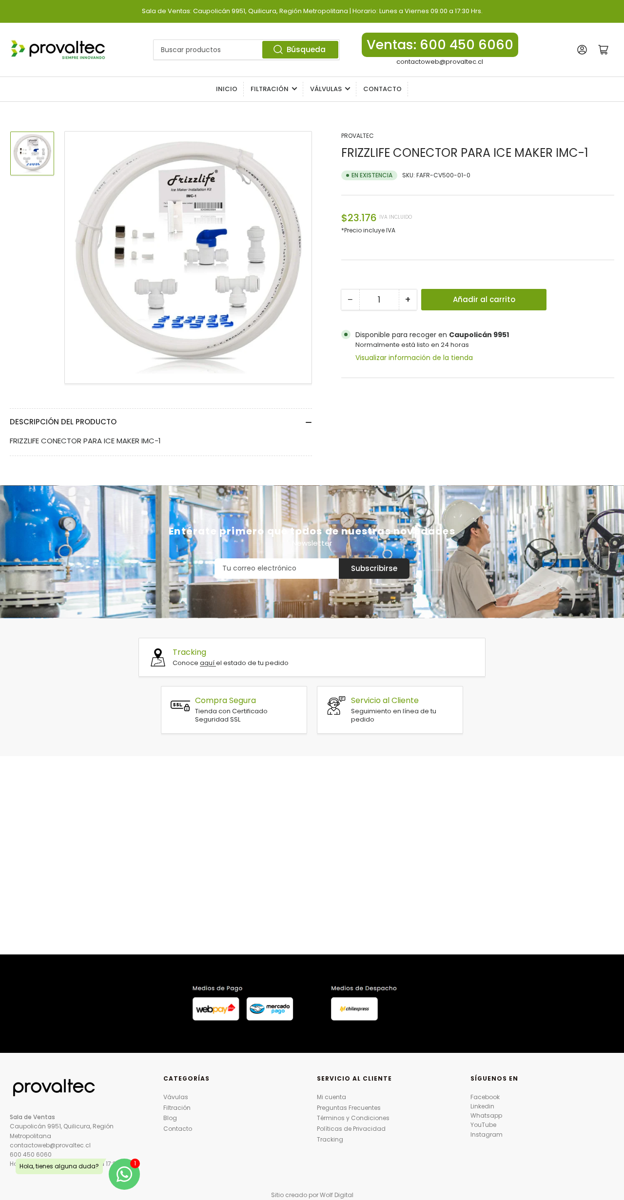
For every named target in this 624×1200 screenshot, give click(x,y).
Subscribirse (374, 568)
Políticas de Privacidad (351, 1128)
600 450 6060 (31, 1154)
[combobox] (246, 49)
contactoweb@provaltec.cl (439, 61)
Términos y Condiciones (353, 1118)
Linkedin (482, 1106)
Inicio (226, 89)
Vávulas (175, 1097)
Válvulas (326, 89)
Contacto (382, 89)
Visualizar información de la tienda (414, 357)
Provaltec (357, 136)
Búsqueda (306, 49)
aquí (208, 662)
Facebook (485, 1097)
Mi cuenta (331, 1097)
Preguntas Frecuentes (349, 1108)
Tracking (330, 1139)
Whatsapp (486, 1115)
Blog (170, 1118)
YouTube (483, 1125)
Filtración (270, 89)
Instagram (486, 1134)
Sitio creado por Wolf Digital (312, 1195)
